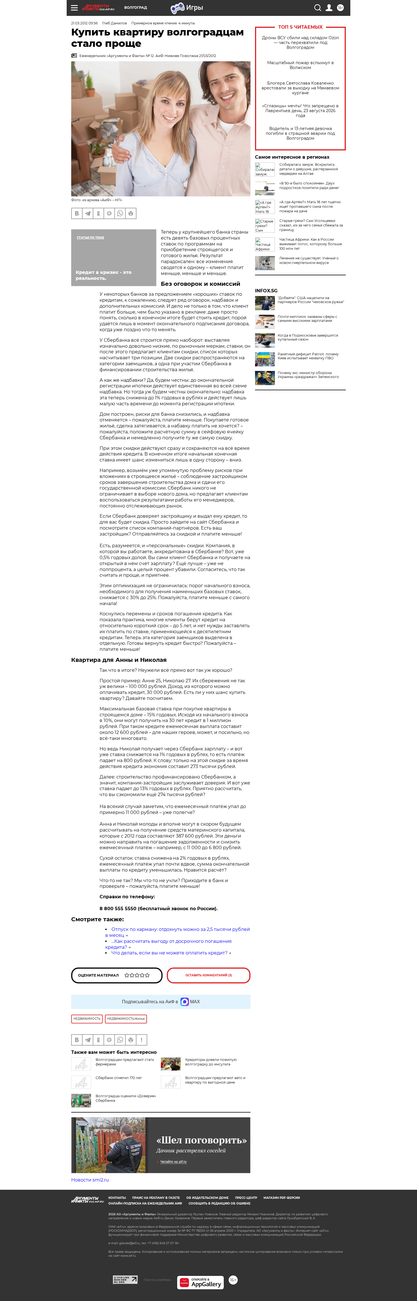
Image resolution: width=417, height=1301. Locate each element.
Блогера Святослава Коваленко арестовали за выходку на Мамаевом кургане (300, 88)
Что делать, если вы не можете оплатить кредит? (169, 953)
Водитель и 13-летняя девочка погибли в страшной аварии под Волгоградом (300, 133)
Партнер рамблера (157, 1279)
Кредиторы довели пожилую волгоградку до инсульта (211, 1061)
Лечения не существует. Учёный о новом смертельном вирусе (309, 260)
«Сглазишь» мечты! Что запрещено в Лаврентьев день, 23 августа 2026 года (300, 111)
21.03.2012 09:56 (84, 23)
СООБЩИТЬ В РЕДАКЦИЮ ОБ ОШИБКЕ (219, 1203)
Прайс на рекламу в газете (156, 1198)
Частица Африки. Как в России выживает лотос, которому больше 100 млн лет (310, 244)
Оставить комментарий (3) (209, 975)
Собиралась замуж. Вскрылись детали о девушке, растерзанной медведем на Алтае (308, 169)
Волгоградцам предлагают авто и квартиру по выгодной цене (215, 1080)
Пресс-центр (246, 1198)
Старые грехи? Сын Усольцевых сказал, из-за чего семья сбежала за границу (311, 225)
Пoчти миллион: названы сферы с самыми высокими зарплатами (307, 319)
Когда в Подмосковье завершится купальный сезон (308, 337)
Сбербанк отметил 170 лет (119, 1078)
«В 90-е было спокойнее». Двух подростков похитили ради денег (309, 185)
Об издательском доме (207, 1198)
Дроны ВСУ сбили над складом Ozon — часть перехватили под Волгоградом (300, 42)
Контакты (117, 1198)
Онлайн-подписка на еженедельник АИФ (145, 1203)
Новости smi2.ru (90, 1180)
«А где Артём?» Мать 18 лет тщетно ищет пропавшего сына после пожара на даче (310, 206)
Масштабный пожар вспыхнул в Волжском (300, 65)
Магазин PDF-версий (282, 1198)
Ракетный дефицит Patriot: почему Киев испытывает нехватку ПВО (308, 356)
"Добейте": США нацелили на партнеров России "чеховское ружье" (311, 300)
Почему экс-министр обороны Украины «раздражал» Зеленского (308, 375)
